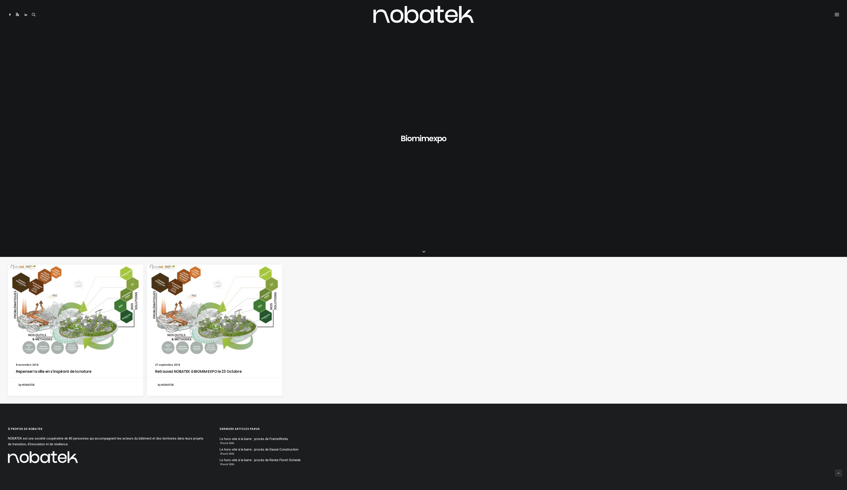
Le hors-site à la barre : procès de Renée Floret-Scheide (260, 460)
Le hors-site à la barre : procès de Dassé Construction (259, 449)
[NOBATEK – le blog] (423, 14)
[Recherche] (34, 14)
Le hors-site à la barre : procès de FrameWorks (254, 439)
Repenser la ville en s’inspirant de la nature (53, 371)
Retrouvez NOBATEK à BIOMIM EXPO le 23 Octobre (198, 371)
